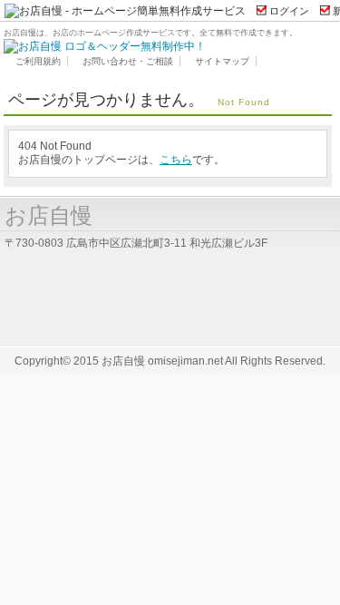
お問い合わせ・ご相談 (128, 61)
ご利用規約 (38, 61)
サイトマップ (222, 61)
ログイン (289, 10)
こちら (176, 159)
